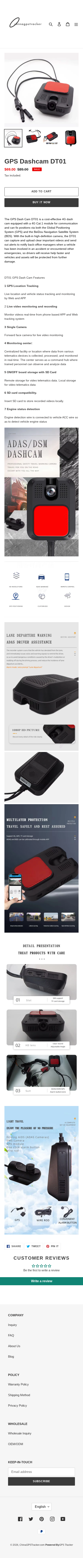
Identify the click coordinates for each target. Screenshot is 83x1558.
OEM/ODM (15, 1444)
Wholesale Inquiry (19, 1433)
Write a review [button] (41, 1281)
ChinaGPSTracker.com (32, 1544)
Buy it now (41, 202)
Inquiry (12, 1325)
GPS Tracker (66, 1544)
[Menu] (76, 24)
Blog (11, 1356)
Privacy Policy (17, 1405)
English (40, 1506)
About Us (14, 1346)
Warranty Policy (18, 1384)
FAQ (11, 1335)
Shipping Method (19, 1395)
